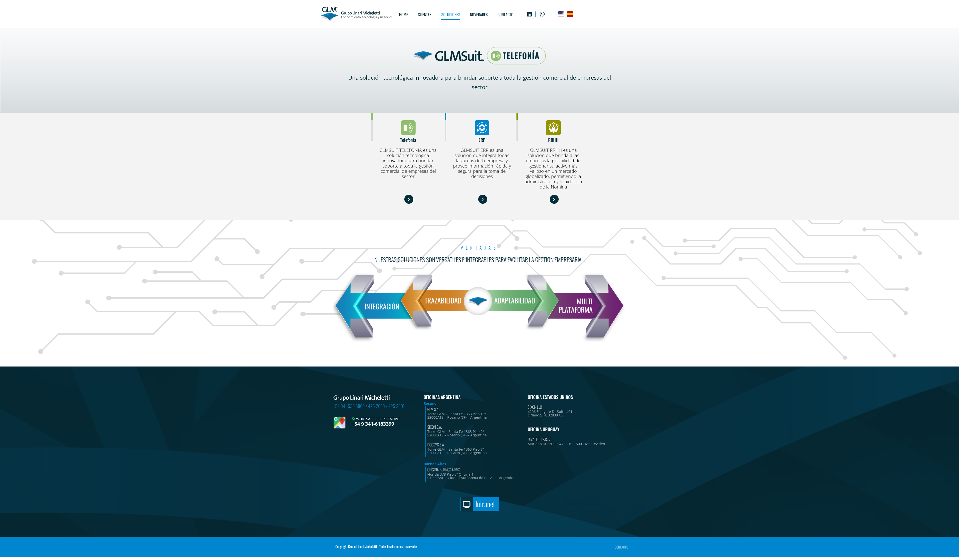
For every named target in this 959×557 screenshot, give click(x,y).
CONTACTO (621, 547)
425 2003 (376, 406)
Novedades (479, 14)
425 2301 (396, 406)
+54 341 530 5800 (349, 406)
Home (403, 14)
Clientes (425, 14)
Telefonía (408, 140)
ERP (482, 140)
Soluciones (450, 14)
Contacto (505, 14)
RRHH (553, 140)
